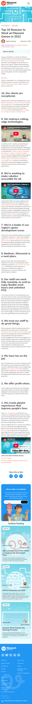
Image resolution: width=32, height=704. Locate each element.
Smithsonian (22, 102)
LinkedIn (15, 84)
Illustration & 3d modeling (22, 669)
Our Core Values (6, 458)
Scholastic (9, 102)
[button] (28, 3)
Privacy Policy (4, 696)
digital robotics (12, 214)
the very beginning (11, 413)
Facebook (9, 84)
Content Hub (9, 45)
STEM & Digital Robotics (5, 688)
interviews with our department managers (14, 332)
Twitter (3, 84)
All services (20, 663)
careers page (5, 430)
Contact (3, 671)
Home (3, 45)
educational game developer (12, 61)
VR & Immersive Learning (5, 683)
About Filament (5, 663)
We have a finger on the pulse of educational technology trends (14, 158)
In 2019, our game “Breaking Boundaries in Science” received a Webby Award (15, 153)
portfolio (4, 110)
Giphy (5, 78)
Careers (3, 669)
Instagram (25, 84)
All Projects (4, 680)
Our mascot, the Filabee (14, 369)
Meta (28, 102)
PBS (4, 102)
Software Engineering (23, 673)
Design (19, 666)
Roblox (3, 104)
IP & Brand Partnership (7, 692)
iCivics (15, 102)
